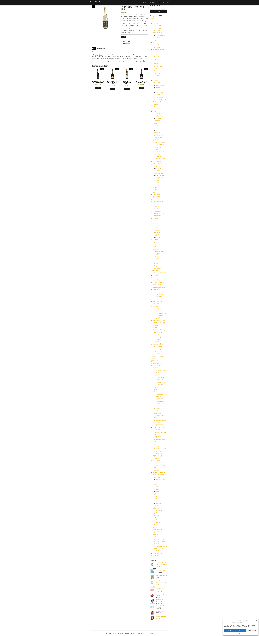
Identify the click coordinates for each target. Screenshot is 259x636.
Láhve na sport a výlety (160, 85)
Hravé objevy (155, 192)
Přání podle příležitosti (159, 144)
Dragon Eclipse (157, 253)
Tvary (156, 486)
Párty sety (155, 507)
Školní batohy (157, 132)
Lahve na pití (156, 84)
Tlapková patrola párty (159, 533)
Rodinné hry (151, 2)
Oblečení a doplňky (157, 101)
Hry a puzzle (155, 275)
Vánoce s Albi (154, 551)
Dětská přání (158, 146)
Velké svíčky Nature (159, 175)
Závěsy (156, 505)
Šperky (155, 106)
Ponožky (156, 104)
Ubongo (155, 246)
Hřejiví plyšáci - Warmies (159, 135)
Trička (155, 109)
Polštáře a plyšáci (156, 134)
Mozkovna (155, 222)
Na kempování (158, 39)
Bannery (155, 476)
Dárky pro (155, 42)
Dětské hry (155, 203)
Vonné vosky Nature (159, 177)
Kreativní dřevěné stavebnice (160, 545)
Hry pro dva (155, 217)
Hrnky (158, 2)
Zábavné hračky (156, 198)
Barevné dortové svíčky (160, 479)
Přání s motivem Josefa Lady (160, 160)
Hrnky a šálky (157, 82)
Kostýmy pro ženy (158, 458)
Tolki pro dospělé (156, 289)
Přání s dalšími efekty (160, 158)
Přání (163, 2)
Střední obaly (158, 236)
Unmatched (156, 263)
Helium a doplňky (156, 406)
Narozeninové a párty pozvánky (159, 472)
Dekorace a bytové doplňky (158, 49)
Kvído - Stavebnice (157, 318)
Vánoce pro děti (156, 555)
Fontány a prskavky (158, 488)
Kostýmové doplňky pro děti (159, 412)
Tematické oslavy (156, 527)
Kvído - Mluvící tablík (157, 303)
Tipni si (155, 227)
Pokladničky (156, 75)
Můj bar (155, 89)
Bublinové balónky (156, 365)
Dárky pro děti (157, 44)
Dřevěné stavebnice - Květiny (160, 539)
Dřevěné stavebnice (157, 538)
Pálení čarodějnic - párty (159, 526)
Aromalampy (158, 168)
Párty (152, 362)
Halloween (156, 524)
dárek (130, 15)
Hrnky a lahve (155, 80)
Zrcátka (155, 78)
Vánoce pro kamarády (157, 557)
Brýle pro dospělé (157, 429)
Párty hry (155, 223)
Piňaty (155, 498)
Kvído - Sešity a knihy (157, 306)
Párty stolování (156, 508)
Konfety (155, 495)
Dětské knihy (154, 187)
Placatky (157, 90)
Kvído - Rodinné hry (158, 298)
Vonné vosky (157, 182)
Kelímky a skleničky (158, 510)
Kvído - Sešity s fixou (158, 317)
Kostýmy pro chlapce (158, 451)
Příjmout (229, 630)
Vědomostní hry (156, 265)
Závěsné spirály (158, 503)
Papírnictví (155, 111)
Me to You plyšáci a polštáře (160, 99)
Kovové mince (157, 230)
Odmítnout (240, 630)
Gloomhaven (156, 256)
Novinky (153, 358)
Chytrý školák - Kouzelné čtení (159, 272)
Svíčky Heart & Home (157, 161)
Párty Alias (156, 225)
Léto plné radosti (157, 37)
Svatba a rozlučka (158, 529)
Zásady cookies (239, 633)
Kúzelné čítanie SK (157, 280)
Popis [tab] (93, 48)
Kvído (152, 291)
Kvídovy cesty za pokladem (160, 322)
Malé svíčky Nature (159, 173)
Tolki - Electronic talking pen (159, 287)
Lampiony (156, 496)
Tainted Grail (156, 261)
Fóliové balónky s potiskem (160, 382)
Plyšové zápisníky (159, 116)
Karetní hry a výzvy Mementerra (159, 336)
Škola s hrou (155, 248)
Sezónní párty (156, 520)
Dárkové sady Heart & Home (160, 163)
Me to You (155, 96)
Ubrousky (156, 513)
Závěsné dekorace (158, 500)
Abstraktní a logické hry (158, 201)
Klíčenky (155, 70)
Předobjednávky (154, 534)
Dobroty (154, 53)
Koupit (123, 36)
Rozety (156, 501)
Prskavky (157, 491)
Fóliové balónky (156, 367)
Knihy (154, 277)
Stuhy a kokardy (157, 30)
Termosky (157, 87)
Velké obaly (157, 237)
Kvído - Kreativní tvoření (158, 301)
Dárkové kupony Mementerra (160, 330)
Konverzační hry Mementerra (160, 343)
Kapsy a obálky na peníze (159, 142)
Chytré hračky (156, 191)
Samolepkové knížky (157, 286)
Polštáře (156, 139)
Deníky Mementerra (158, 349)
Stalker (155, 260)
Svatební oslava (158, 531)
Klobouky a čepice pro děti (159, 415)
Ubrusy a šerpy (157, 515)
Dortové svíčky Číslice (160, 481)
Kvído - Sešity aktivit (158, 315)
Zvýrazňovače (158, 130)
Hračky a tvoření (154, 189)
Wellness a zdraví (156, 185)
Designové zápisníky (159, 115)
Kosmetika (156, 71)
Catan (155, 242)
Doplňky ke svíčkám (158, 166)
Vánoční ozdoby (157, 51)
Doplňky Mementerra (157, 329)
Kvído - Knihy (156, 308)
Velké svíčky (156, 180)
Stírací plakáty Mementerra (158, 356)
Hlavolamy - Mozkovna (159, 213)
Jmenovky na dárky (158, 28)
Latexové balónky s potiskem (160, 469)
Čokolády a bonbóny (158, 58)
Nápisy (155, 389)
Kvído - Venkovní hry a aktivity (159, 320)
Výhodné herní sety (157, 268)
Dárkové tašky (157, 27)
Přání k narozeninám (159, 151)
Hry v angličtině (156, 218)
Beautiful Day (157, 65)
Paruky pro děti (157, 422)
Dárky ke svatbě (157, 33)
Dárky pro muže (157, 46)
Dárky (144, 2)
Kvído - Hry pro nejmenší (159, 294)
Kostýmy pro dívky (158, 453)
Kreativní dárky (157, 73)
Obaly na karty (157, 232)
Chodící (155, 369)
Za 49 (154, 20)
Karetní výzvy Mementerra (159, 337)
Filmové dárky (157, 68)
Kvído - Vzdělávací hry (158, 299)
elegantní (127, 15)
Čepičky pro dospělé (158, 431)
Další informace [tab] (101, 48)
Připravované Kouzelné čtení (159, 282)
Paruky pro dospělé (158, 443)
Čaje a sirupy (157, 56)
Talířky (155, 512)
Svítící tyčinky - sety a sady (160, 448)
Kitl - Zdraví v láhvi (158, 61)
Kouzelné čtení (154, 270)
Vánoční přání (158, 154)
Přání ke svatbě (158, 153)
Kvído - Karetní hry (158, 296)
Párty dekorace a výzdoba (158, 474)
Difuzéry (155, 165)
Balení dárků (155, 23)
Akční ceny (153, 18)
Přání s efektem (157, 156)
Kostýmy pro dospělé (157, 455)
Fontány (157, 489)
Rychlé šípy (156, 206)
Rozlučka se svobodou (160, 35)
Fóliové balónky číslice (159, 377)
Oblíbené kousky (154, 360)
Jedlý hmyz (156, 59)
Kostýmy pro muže (158, 457)
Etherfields (156, 254)
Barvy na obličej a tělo (157, 363)
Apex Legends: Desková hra (160, 251)
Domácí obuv (157, 103)
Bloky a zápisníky (157, 113)
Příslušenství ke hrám (157, 229)
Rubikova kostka (157, 215)
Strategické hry (156, 249)
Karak (155, 244)
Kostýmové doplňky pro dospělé (159, 427)
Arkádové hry (157, 204)
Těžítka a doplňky (157, 410)
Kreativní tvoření (156, 194)
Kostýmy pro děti (156, 450)
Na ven (156, 40)
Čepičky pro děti (157, 413)
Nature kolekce (157, 172)
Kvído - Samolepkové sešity (160, 313)
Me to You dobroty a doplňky (160, 97)
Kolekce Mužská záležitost (158, 94)
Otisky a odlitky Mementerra (159, 355)
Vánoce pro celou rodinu (158, 553)
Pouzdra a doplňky (158, 125)
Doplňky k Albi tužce (157, 274)
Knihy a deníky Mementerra (158, 344)
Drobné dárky (155, 63)
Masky (155, 419)
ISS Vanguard (157, 258)
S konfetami (156, 470)
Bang (155, 241)
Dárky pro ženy (157, 47)
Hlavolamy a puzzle (157, 211)
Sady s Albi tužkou (157, 284)
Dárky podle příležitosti (157, 32)
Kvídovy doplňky (156, 325)
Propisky (157, 128)
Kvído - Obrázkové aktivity (158, 305)
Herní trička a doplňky (157, 210)
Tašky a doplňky (157, 108)
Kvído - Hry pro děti (157, 292)
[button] (256, 620)
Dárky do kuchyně (158, 66)
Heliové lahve (157, 408)
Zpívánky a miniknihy (158, 279)
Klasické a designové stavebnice (160, 546)
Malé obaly (157, 234)
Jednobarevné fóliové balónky (160, 387)
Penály (155, 123)
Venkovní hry (155, 267)
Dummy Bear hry (156, 208)
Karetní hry (155, 220)
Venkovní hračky (156, 196)
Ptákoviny (155, 519)
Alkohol (128, 43)
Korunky (155, 417)
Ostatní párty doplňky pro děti (160, 420)
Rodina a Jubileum (158, 77)
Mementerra (154, 327)
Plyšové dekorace (158, 137)
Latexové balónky (156, 460)
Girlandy (155, 493)
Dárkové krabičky (157, 25)
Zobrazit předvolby (252, 630)
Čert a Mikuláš (157, 522)
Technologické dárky (157, 184)
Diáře (155, 122)
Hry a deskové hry (95, 1)
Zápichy (155, 517)
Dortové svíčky (157, 477)
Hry (152, 199)
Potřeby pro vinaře (159, 92)
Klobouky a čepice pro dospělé (160, 432)
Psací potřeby (157, 127)
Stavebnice (153, 536)
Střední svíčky (157, 179)
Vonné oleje (157, 170)
